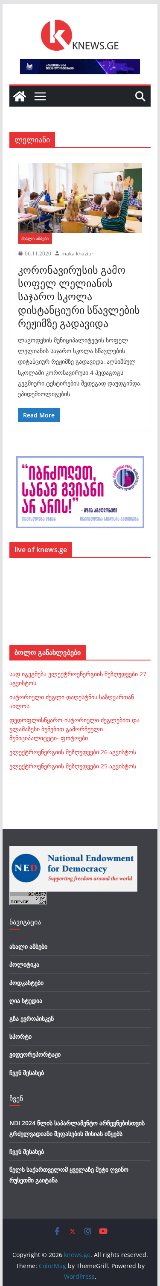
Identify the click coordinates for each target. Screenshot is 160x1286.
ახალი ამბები (35, 238)
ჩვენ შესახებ (26, 1073)
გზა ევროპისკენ (31, 1018)
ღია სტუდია (25, 1000)
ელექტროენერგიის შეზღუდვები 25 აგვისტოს (72, 766)
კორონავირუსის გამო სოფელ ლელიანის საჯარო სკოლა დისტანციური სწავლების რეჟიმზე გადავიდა (79, 296)
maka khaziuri (78, 253)
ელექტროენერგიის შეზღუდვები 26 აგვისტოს (72, 752)
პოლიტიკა (24, 964)
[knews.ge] (19, 96)
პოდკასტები (26, 983)
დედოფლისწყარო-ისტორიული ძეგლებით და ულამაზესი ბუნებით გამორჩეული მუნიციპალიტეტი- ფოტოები (74, 729)
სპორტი (20, 1036)
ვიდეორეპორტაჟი (35, 1054)
